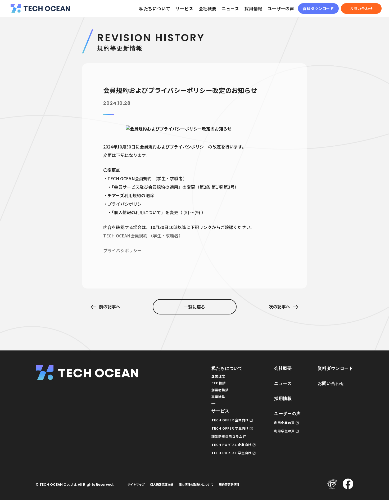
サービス (184, 8)
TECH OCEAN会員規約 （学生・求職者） (143, 235)
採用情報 (253, 8)
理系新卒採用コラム (226, 436)
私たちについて (154, 8)
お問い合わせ (361, 8)
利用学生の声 (284, 431)
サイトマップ (136, 484)
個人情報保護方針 (161, 484)
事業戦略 (218, 396)
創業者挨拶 (220, 390)
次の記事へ (279, 306)
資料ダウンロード (318, 8)
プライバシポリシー (122, 250)
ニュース (230, 8)
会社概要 (207, 8)
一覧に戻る (194, 307)
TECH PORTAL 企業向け (231, 444)
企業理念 (218, 376)
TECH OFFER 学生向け (229, 428)
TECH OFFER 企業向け (229, 420)
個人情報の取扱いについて (196, 484)
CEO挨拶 (218, 383)
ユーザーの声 (281, 8)
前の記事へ (109, 306)
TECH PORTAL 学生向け (231, 453)
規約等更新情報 (229, 484)
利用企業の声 (284, 422)
